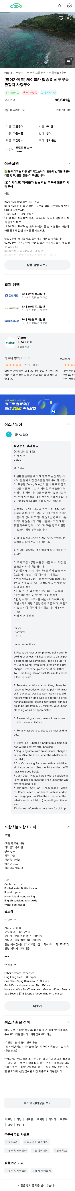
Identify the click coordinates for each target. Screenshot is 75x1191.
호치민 (41, 1119)
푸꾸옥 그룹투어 (36, 72)
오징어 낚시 (41, 1150)
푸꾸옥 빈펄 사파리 (37, 1142)
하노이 (52, 1119)
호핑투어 (13, 1142)
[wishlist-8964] (61, 18)
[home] (16, 6)
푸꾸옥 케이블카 (17, 1150)
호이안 (20, 1124)
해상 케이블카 (43, 1170)
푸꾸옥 (19, 72)
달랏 (10, 1124)
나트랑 (29, 1119)
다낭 (19, 1119)
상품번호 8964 (58, 72)
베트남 (8, 72)
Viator (21, 337)
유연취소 (62, 1150)
